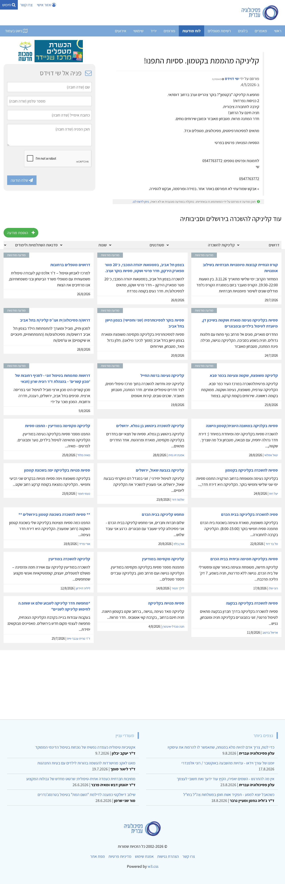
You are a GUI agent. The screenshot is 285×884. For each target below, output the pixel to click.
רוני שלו (273, 588)
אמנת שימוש (144, 856)
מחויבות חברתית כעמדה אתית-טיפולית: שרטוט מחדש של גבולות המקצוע (80, 778)
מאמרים (261, 30)
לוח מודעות (191, 30)
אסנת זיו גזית (176, 455)
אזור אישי (44, 4)
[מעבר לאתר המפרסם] (49, 50)
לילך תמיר (178, 588)
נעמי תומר (83, 493)
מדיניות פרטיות (119, 856)
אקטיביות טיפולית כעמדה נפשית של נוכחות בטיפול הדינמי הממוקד (85, 747)
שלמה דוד (178, 499)
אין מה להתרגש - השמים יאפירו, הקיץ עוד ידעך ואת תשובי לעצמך (225, 778)
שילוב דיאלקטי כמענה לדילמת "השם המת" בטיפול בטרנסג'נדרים (86, 794)
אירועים (120, 30)
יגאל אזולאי (271, 455)
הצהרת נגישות (168, 856)
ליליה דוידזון (83, 588)
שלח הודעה (20, 180)
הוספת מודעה (17, 232)
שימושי (138, 30)
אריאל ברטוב (270, 632)
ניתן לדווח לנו (141, 201)
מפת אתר (97, 856)
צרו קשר (26, 4)
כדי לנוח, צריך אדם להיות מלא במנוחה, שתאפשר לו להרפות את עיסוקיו (221, 747)
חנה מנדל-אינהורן (173, 626)
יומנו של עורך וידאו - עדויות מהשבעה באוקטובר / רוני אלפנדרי (227, 762)
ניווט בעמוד (14, 30)
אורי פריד (84, 544)
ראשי (277, 30)
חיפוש (7, 4)
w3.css (153, 866)
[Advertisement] (147, 683)
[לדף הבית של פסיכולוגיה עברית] (260, 12)
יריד (154, 30)
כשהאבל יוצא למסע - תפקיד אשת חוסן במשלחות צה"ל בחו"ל (228, 794)
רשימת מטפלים (219, 30)
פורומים (169, 30)
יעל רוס (273, 493)
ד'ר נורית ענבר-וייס (78, 638)
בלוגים (243, 30)
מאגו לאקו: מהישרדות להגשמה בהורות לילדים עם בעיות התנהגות (86, 762)
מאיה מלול (83, 455)
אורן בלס (179, 544)
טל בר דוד (272, 544)
